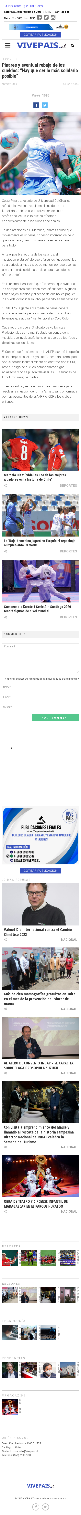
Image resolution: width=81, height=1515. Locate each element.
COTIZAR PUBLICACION (40, 34)
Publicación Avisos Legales (16, 6)
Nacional (69, 940)
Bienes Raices (36, 6)
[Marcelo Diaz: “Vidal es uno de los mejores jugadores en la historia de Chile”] (40, 450)
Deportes (9, 59)
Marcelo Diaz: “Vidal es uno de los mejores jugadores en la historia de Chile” (35, 477)
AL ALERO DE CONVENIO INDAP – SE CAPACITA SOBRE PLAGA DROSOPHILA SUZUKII (39, 1065)
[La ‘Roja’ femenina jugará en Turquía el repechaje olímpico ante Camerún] (40, 515)
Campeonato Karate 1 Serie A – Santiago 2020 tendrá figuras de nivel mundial (37, 609)
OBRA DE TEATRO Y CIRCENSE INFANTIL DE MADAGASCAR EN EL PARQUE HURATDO (36, 1204)
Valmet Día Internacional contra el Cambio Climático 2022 (38, 932)
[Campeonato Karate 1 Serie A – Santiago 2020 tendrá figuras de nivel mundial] (40, 581)
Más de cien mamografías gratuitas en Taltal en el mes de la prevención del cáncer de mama (40, 998)
